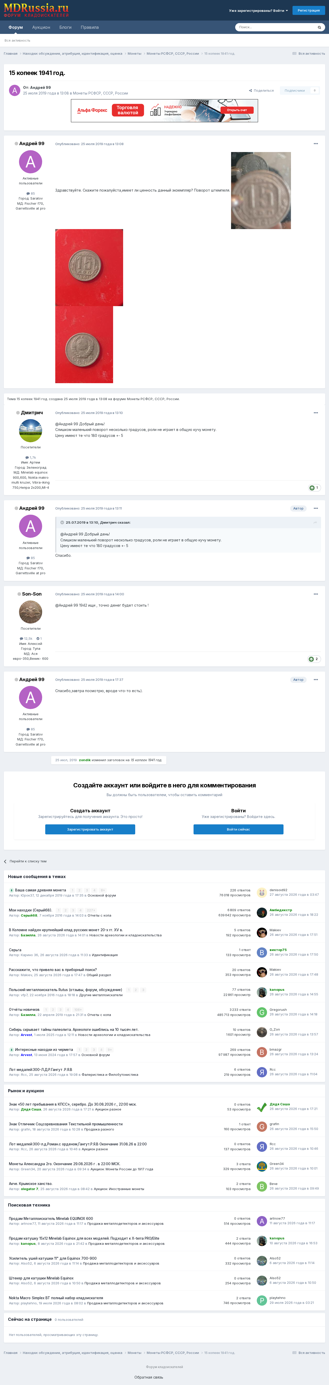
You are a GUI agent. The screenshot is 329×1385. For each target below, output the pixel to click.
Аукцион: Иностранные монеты (119, 1189)
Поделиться (263, 90)
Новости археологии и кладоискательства (125, 935)
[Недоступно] (261, 190)
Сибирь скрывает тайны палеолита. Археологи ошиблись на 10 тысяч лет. (74, 1030)
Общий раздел (99, 975)
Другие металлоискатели (101, 995)
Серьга (15, 950)
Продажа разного (99, 1129)
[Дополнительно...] (316, 144)
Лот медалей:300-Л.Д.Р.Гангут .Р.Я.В (40, 1070)
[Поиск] (319, 27)
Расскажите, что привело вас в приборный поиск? (53, 970)
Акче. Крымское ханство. (30, 1184)
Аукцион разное (108, 1109)
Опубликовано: (89, 144)
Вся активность (17, 40)
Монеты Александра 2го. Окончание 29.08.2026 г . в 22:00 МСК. (64, 1164)
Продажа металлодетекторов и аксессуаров (125, 1223)
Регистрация (309, 10)
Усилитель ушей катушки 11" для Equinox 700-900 (53, 1258)
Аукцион (41, 27)
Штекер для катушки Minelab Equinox (41, 1278)
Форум (15, 27)
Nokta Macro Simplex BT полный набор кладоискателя (56, 1298)
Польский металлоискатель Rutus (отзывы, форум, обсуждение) (66, 990)
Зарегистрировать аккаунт (90, 829)
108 (77, 1010)
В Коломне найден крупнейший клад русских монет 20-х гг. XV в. (66, 930)
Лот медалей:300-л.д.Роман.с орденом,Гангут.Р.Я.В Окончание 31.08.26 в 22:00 (78, 1144)
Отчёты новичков (25, 1009)
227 (90, 910)
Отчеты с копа (99, 915)
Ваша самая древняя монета (41, 890)
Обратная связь (148, 1377)
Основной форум (102, 895)
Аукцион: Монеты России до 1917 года (121, 1169)
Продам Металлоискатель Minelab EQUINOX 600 (51, 1219)
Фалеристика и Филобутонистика (110, 1074)
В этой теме (298, 27)
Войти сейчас (238, 829)
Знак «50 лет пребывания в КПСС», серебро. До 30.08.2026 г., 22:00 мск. (72, 1104)
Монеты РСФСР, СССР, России (100, 93)
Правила (90, 27)
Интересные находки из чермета (44, 1050)
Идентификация (105, 955)
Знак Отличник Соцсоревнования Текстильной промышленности (66, 1124)
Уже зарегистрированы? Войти (257, 10)
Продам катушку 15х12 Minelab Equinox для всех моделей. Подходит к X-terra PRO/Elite (84, 1238)
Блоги (65, 27)
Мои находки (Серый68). (31, 910)
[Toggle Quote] (62, 522)
